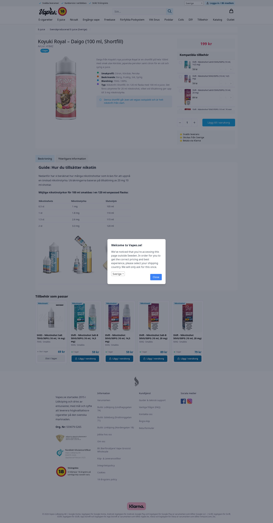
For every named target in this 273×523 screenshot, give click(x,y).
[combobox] (118, 274)
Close (156, 277)
